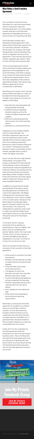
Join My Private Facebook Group (17, 402)
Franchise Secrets (8, 13)
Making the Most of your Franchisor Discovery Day (17, 371)
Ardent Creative (24, 433)
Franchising (26, 13)
